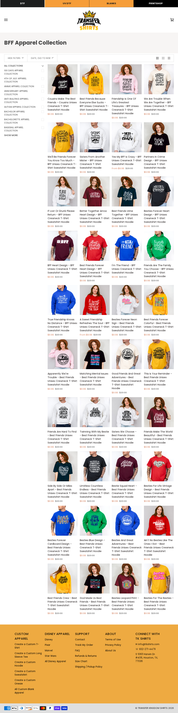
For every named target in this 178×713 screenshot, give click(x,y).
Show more (11, 135)
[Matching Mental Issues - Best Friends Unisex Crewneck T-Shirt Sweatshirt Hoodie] (95, 354)
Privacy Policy (113, 645)
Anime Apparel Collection (19, 86)
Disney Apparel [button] (57, 634)
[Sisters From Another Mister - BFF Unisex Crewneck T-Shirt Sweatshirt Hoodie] (95, 137)
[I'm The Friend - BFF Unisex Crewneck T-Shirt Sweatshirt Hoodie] (127, 246)
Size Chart (81, 661)
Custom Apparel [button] (21, 636)
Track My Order (84, 645)
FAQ (77, 650)
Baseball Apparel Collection (13, 129)
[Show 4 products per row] (170, 58)
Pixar (47, 645)
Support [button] (82, 634)
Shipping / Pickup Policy (88, 666)
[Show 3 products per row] (163, 58)
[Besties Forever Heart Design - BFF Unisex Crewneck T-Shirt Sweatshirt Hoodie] (159, 191)
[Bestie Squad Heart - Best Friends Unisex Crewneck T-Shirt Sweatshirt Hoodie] (127, 466)
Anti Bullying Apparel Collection (16, 100)
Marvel (49, 650)
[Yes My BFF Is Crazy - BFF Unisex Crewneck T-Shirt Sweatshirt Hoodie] (127, 137)
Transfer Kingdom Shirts (153, 708)
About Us (110, 650)
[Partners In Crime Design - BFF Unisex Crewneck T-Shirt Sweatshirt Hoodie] (159, 137)
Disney (49, 639)
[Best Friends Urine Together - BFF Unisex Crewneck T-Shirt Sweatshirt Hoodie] (127, 191)
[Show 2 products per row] (157, 58)
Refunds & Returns (86, 656)
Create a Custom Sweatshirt (25, 673)
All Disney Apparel (55, 661)
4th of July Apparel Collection (15, 80)
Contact (80, 639)
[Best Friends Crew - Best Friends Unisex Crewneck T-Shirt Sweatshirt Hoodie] (63, 578)
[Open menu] (9, 20)
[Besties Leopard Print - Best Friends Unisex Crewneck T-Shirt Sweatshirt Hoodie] (127, 578)
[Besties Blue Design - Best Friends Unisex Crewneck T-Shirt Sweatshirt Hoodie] (95, 521)
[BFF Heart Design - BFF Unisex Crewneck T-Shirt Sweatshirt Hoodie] (63, 246)
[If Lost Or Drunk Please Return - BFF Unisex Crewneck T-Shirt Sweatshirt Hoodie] (63, 191)
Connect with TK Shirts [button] (147, 636)
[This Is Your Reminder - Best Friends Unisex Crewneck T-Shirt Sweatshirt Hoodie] (159, 354)
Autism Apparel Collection (19, 106)
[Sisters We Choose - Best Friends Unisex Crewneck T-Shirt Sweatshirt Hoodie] (127, 412)
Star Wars (50, 656)
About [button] (110, 634)
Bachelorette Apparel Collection (17, 121)
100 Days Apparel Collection (13, 72)
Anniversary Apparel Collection (16, 93)
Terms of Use (113, 639)
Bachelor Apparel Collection (14, 113)
